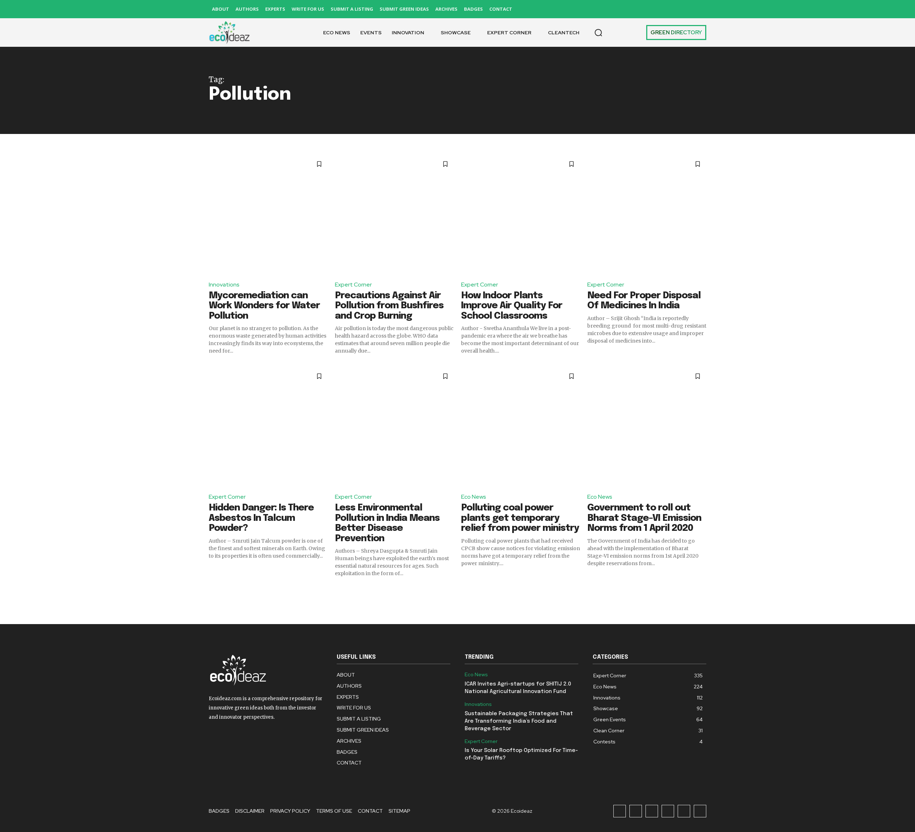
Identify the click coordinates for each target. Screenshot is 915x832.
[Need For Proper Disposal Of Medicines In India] (646, 214)
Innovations (224, 284)
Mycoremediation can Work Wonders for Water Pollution (264, 306)
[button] (598, 32)
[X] (684, 9)
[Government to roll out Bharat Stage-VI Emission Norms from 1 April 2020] (646, 427)
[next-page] (701, 589)
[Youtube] (700, 9)
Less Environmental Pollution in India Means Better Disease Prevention (387, 523)
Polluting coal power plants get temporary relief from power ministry (520, 518)
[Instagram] (635, 9)
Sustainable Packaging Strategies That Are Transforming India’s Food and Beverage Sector (519, 721)
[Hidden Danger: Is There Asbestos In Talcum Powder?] (268, 427)
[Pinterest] (668, 9)
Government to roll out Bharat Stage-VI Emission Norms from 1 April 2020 (644, 518)
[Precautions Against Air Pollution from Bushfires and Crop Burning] (394, 214)
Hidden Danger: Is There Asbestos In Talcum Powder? (261, 518)
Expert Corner (353, 284)
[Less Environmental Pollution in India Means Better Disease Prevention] (394, 427)
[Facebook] (619, 9)
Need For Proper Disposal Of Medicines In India (644, 301)
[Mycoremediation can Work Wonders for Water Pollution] (268, 214)
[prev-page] (213, 589)
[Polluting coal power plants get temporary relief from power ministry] (520, 427)
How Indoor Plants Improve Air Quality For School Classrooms (511, 306)
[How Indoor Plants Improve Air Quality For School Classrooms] (520, 214)
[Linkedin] (652, 9)
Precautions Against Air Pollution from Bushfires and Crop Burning (389, 306)
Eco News (473, 496)
